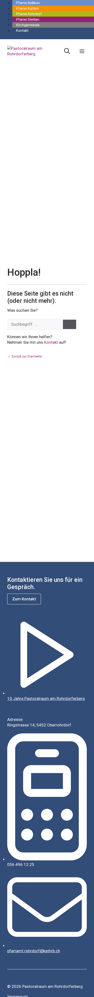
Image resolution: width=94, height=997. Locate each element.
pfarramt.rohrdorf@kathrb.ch (33, 950)
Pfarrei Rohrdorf (29, 14)
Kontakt (22, 30)
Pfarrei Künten (27, 8)
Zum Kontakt (24, 599)
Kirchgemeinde (28, 25)
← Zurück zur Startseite (24, 356)
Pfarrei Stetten (27, 19)
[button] (67, 51)
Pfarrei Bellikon (28, 3)
